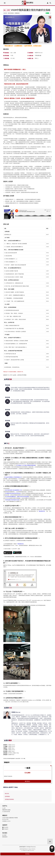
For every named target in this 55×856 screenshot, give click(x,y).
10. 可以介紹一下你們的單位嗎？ (13, 591)
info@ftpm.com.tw (6, 821)
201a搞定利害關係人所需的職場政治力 (13, 477)
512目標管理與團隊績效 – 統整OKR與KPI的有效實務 (17, 496)
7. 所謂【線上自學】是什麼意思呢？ (14, 528)
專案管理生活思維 (6, 809)
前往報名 (27, 854)
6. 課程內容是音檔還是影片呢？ (12, 517)
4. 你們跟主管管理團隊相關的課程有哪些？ (16, 486)
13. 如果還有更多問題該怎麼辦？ (13, 698)
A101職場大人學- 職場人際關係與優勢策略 (25, 465)
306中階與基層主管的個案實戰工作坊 (13, 490)
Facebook (6, 827)
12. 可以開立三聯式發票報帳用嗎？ (13, 691)
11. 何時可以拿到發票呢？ (11, 683)
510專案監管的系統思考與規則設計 (13, 493)
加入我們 (4, 835)
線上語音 (5, 13)
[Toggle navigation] (47, 3)
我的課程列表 (42, 511)
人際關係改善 (17, 13)
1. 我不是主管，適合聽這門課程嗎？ (14, 448)
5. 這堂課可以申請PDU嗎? (11, 505)
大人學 (3, 808)
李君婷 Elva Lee (15, 712)
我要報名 (28, 781)
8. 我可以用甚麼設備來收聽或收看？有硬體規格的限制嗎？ (20, 538)
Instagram (6, 829)
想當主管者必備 (11, 13)
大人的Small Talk (6, 811)
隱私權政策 (4, 836)
